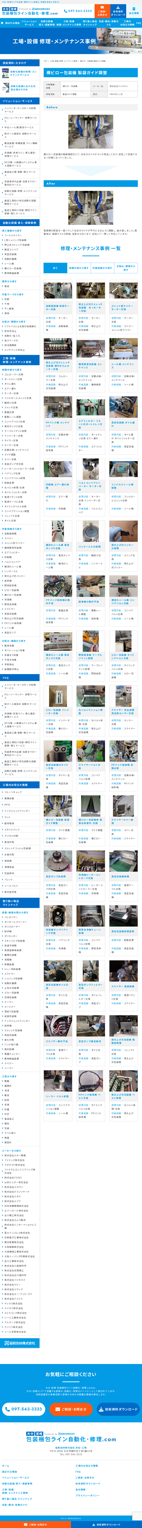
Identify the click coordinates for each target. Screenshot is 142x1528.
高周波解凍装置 (12, 950)
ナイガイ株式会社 (13, 1308)
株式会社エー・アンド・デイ (18, 1294)
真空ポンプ (10, 632)
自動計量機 (10, 259)
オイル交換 (10, 520)
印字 (6, 1114)
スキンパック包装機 (14, 940)
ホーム (5, 1465)
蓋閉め (8, 1085)
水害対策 (9, 854)
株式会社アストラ (13, 1298)
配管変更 (9, 482)
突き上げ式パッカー (14, 576)
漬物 (6, 313)
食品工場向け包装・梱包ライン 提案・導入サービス (20, 211)
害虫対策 (9, 842)
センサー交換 (11, 445)
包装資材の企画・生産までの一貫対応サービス (20, 183)
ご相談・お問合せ (74, 1409)
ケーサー (9, 1002)
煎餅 (6, 299)
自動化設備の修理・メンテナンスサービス (23, 73)
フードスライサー (13, 235)
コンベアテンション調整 (16, 511)
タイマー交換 (11, 440)
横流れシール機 (12, 566)
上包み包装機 (11, 988)
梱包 (6, 1123)
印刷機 (8, 557)
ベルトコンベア (12, 561)
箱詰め (8, 1142)
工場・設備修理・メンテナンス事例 (69, 23)
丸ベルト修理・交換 (14, 487)
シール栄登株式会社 (15, 1331)
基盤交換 (9, 412)
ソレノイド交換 (12, 515)
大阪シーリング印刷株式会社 (19, 1256)
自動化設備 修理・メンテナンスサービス (20, 192)
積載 (6, 1081)
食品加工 (9, 1118)
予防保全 (9, 664)
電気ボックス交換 (13, 426)
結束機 (8, 580)
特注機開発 (10, 345)
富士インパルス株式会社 (17, 1232)
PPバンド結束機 (13, 623)
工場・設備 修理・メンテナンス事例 (17, 360)
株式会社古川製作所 (15, 1275)
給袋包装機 (10, 1016)
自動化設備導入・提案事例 (47, 23)
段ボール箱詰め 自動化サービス (20, 135)
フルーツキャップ (13, 792)
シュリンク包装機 (13, 978)
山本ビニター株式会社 (16, 1182)
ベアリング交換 (12, 473)
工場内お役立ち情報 (127, 23)
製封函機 (9, 1049)
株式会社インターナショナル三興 (20, 1226)
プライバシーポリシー (88, 1495)
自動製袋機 (10, 533)
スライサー (10, 609)
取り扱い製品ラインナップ (90, 23)
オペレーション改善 (14, 650)
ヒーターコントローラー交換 (19, 468)
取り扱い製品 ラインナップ (11, 902)
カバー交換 (10, 459)
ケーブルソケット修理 (15, 431)
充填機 (8, 599)
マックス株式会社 (13, 1303)
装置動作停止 (11, 669)
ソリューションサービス (29, 23)
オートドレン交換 (13, 379)
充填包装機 (10, 997)
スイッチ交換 (11, 407)
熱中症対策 (10, 892)
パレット (8, 879)
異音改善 (9, 645)
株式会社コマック (13, 1289)
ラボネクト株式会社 (14, 1164)
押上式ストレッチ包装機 (17, 244)
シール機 (9, 263)
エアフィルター (12, 552)
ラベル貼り (10, 1133)
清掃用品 (9, 867)
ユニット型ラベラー (14, 543)
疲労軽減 (9, 823)
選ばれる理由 (12, 23)
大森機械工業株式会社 (16, 1251)
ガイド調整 (10, 454)
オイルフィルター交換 (15, 492)
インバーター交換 (13, 435)
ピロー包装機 (11, 590)
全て (55, 268)
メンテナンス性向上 (14, 349)
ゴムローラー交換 (13, 374)
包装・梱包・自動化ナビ (109, 23)
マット (7, 817)
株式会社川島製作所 (15, 1265)
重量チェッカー (12, 1053)
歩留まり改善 (11, 655)
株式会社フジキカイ (14, 1279)
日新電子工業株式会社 (16, 1237)
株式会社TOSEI (13, 1177)
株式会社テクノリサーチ (17, 1191)
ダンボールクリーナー (15, 922)
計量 (6, 1109)
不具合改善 (10, 659)
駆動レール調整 (12, 416)
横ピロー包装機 (12, 268)
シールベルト (11, 885)
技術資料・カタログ (14, 63)
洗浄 (6, 1090)
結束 (6, 1100)
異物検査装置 (11, 273)
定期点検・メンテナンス (16, 449)
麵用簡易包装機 (12, 547)
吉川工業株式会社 (14, 1261)
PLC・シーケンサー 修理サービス (20, 119)
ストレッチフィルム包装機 (17, 848)
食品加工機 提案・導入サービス (20, 173)
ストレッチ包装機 (13, 1030)
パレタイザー (11, 917)
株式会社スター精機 (15, 1155)
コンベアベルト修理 (14, 478)
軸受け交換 (10, 402)
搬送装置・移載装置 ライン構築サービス (20, 144)
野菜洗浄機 (10, 604)
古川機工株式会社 (14, 1215)
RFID (7, 804)
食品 (6, 286)
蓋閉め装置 (10, 955)
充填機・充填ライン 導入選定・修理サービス (20, 154)
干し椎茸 (9, 308)
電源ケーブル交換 (13, 501)
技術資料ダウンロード (88, 1483)
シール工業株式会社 (15, 1317)
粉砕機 (8, 931)
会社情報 (81, 1489)
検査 (6, 1137)
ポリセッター (11, 936)
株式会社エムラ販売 (15, 1220)
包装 (6, 1128)
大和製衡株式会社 (14, 1246)
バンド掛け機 (11, 1044)
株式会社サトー (12, 1284)
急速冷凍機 (10, 945)
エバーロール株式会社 (16, 1210)
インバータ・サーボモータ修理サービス (20, 109)
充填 (6, 1104)
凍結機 (8, 860)
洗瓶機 (8, 959)
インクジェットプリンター (17, 810)
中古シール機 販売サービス (19, 127)
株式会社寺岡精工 (14, 1270)
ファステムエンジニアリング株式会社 (19, 1171)
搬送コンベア (11, 249)
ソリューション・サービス (18, 101)
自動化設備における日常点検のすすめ (23, 87)
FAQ (138, 23)
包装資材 (9, 873)
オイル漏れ (10, 383)
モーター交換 (11, 393)
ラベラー (9, 538)
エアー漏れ (10, 388)
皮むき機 (9, 1039)
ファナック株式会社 (14, 1160)
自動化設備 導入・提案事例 (19, 222)
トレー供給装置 (12, 969)
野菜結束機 (10, 585)
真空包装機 (10, 254)
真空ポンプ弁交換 (13, 464)
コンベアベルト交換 (14, 421)
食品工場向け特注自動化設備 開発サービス (20, 202)
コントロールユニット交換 (17, 398)
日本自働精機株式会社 (16, 1205)
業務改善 (9, 798)
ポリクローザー (12, 926)
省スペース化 (11, 340)
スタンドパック (11, 829)
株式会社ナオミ (12, 1196)
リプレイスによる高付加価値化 (20, 326)
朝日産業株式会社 (14, 1242)
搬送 (6, 1095)
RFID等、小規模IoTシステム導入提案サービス (20, 164)
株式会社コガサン (13, 1187)
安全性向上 (10, 331)
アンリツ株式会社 (13, 1327)
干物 (6, 303)
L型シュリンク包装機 (15, 240)
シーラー (9, 1068)
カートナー (10, 1006)
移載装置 (9, 964)
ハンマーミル (11, 571)
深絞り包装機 (11, 1011)
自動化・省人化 (12, 335)
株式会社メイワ (12, 1201)
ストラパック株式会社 (15, 1312)
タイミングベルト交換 (15, 506)
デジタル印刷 (11, 835)
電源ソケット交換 (13, 497)
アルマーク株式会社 (15, 1322)
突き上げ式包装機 (14, 618)
